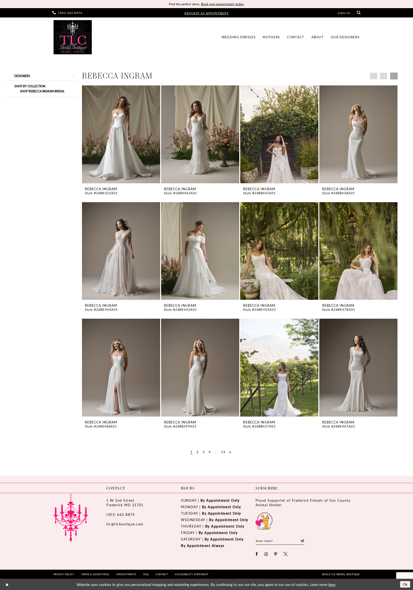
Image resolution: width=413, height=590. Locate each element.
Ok (405, 584)
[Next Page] (230, 452)
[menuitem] (67, 12)
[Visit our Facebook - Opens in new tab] (256, 554)
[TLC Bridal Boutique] (73, 37)
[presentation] (121, 134)
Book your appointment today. (222, 4)
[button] (343, 12)
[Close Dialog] (7, 584)
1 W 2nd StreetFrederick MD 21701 (124, 502)
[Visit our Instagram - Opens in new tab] (266, 554)
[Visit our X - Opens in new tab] (285, 554)
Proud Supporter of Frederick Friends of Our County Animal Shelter (302, 502)
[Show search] (358, 12)
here (331, 584)
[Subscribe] (302, 541)
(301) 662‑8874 (120, 514)
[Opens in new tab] (264, 520)
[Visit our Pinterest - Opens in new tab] (275, 554)
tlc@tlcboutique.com (125, 524)
